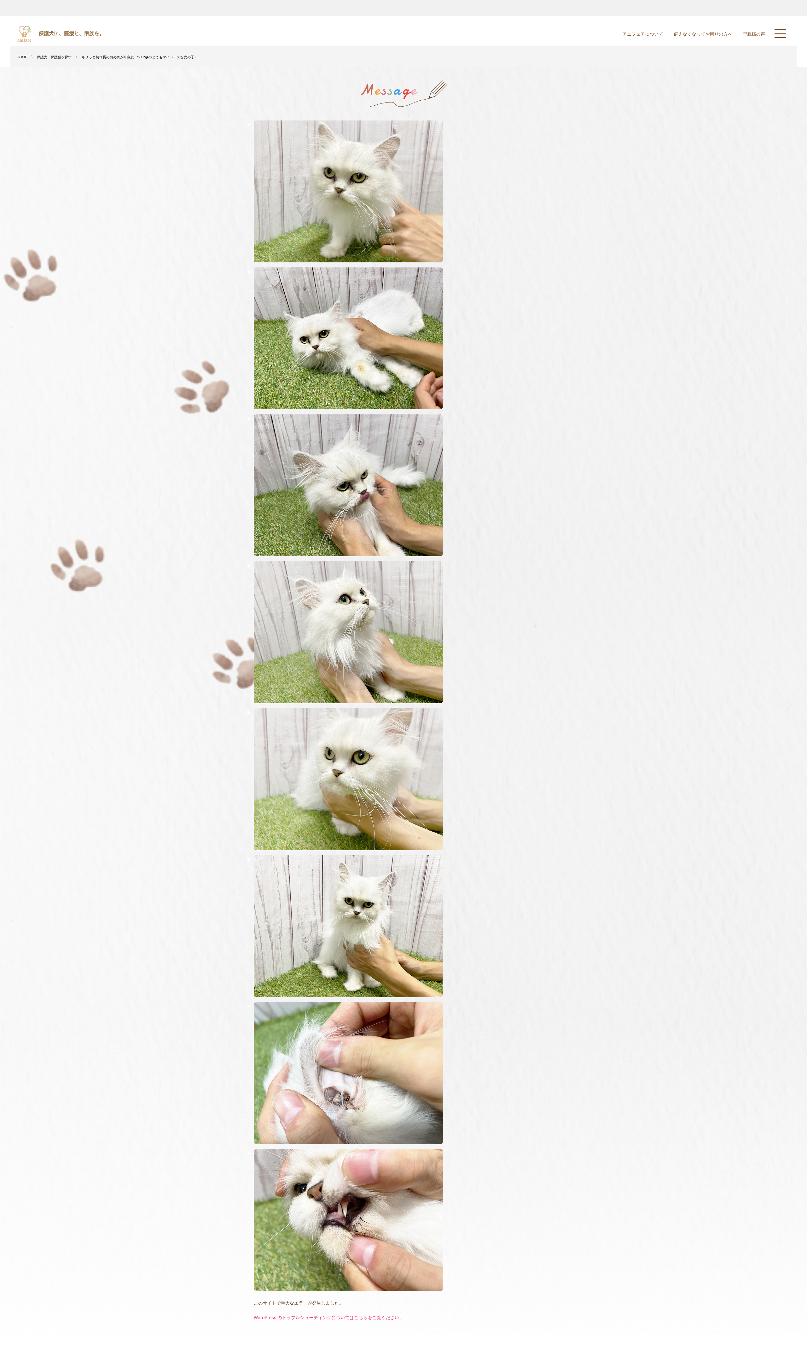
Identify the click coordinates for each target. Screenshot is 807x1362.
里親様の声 (754, 34)
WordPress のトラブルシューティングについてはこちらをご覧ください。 (329, 1317)
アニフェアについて (643, 34)
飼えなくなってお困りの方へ (703, 34)
